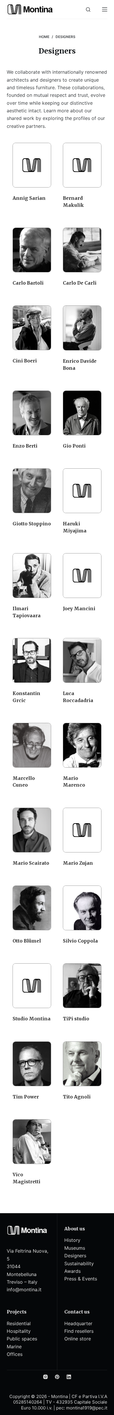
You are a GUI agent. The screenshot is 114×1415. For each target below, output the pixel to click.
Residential (19, 1323)
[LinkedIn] (69, 1377)
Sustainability (79, 1263)
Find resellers (79, 1331)
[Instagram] (45, 1377)
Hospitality (19, 1331)
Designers (75, 1255)
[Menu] (104, 9)
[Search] (88, 9)
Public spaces (22, 1339)
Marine (14, 1346)
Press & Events (80, 1279)
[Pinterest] (57, 1377)
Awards (72, 1271)
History (72, 1240)
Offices (15, 1354)
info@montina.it (24, 1289)
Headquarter (78, 1323)
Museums (74, 1248)
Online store (77, 1339)
